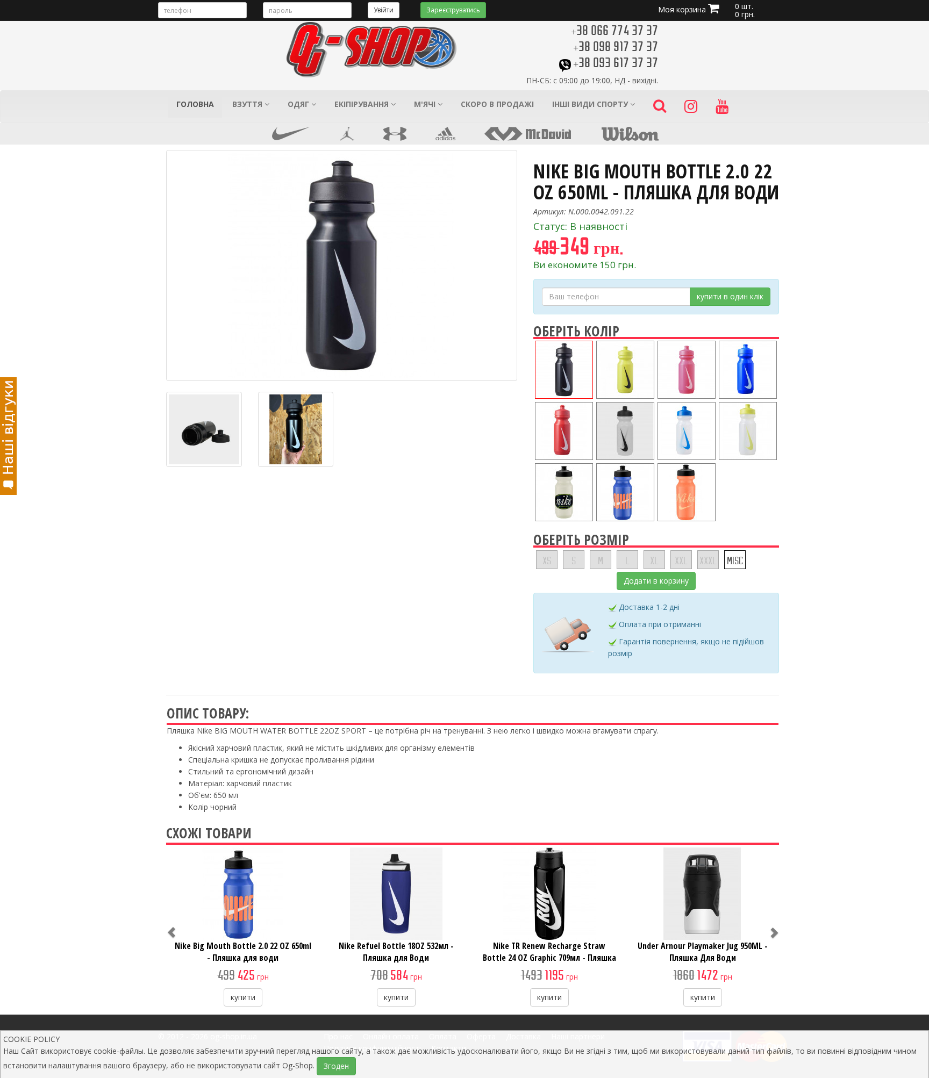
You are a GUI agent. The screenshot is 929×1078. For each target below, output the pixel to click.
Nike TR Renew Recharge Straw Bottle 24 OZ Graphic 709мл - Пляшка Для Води (549, 957)
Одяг (299, 104)
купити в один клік (730, 296)
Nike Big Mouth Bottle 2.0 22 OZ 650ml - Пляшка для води (243, 952)
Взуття (248, 104)
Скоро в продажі (497, 104)
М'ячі (426, 104)
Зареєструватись (453, 10)
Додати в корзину (656, 581)
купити (243, 997)
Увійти (384, 10)
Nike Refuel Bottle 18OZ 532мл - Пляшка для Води (396, 952)
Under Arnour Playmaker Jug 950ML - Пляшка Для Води (703, 952)
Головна (195, 104)
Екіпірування (362, 104)
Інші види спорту (591, 104)
